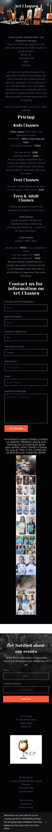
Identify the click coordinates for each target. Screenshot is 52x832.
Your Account (26, 800)
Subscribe (26, 699)
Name (6, 670)
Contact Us (26, 803)
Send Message (16, 428)
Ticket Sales (26, 723)
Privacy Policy (26, 807)
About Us (26, 726)
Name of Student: (14, 316)
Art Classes (26, 716)
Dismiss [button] (46, 822)
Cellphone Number (13, 683)
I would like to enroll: (15, 346)
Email (8, 376)
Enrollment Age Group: (16, 331)
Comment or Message (15, 391)
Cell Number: (12, 361)
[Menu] (48, 4)
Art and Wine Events (26, 719)
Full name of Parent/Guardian (20, 301)
